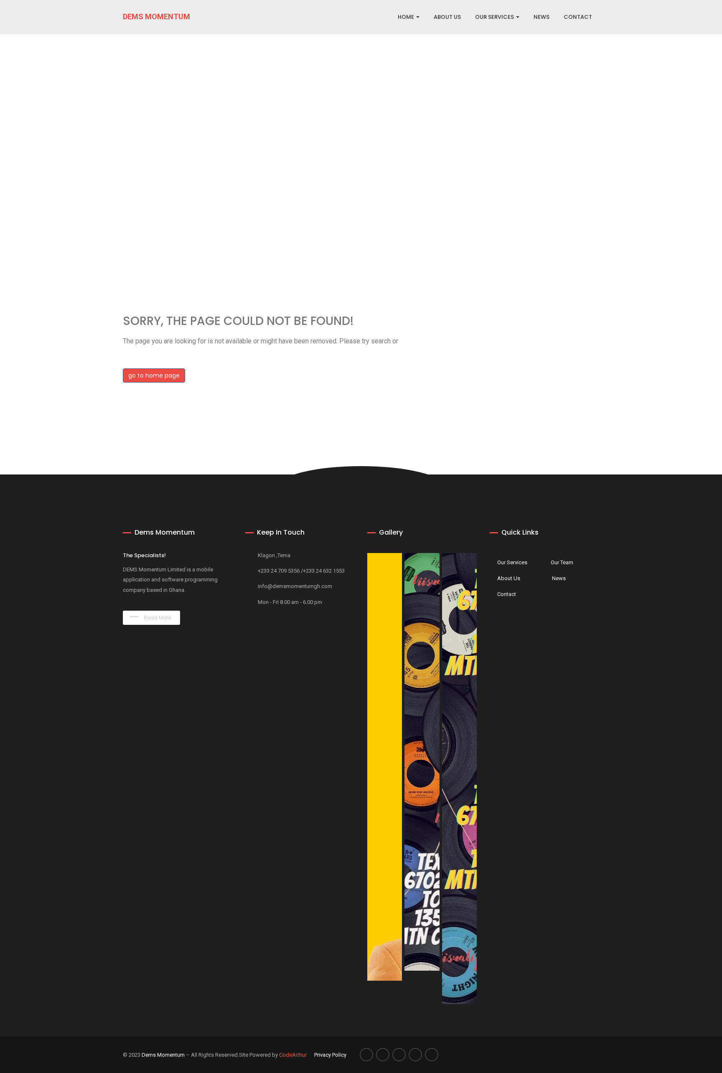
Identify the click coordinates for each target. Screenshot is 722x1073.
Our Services (512, 562)
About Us (508, 578)
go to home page (154, 375)
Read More (156, 617)
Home (406, 17)
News (559, 578)
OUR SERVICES (495, 17)
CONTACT (578, 17)
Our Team (562, 562)
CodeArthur (293, 1055)
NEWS (541, 17)
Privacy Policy (330, 1055)
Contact (506, 594)
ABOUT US (447, 17)
